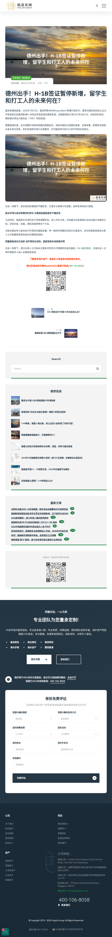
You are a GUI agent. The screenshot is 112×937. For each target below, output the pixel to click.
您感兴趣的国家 (20, 712)
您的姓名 (17, 743)
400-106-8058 (76, 266)
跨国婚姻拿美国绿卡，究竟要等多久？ (38, 435)
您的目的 (62, 727)
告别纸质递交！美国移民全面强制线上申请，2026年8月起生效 (39, 531)
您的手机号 (63, 743)
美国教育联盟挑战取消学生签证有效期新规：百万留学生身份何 (39, 513)
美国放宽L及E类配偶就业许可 (48, 333)
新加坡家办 (63, 824)
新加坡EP (62, 843)
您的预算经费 (19, 727)
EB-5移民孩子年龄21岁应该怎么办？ (64, 312)
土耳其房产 (10, 870)
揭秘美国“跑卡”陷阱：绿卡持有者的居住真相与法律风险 (36, 540)
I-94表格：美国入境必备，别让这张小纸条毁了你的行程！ (47, 423)
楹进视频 (9, 838)
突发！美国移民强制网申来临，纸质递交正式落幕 (33, 535)
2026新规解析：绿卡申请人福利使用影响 (29, 518)
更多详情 (35, 659)
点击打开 (71, 677)
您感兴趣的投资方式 (67, 712)
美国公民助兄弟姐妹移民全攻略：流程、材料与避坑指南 (46, 446)
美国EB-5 (62, 828)
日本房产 (9, 875)
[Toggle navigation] (104, 6)
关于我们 (9, 824)
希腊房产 (9, 880)
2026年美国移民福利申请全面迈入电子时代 (30, 526)
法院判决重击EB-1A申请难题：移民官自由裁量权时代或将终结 (39, 509)
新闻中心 (9, 843)
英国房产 (9, 865)
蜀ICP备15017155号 (38, 929)
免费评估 (21, 778)
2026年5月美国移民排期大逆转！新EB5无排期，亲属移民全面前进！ (52, 458)
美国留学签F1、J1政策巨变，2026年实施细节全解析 (45, 469)
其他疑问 (17, 758)
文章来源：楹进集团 (21, 78)
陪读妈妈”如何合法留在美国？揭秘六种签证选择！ (44, 412)
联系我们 (65, 659)
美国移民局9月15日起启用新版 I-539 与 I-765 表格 (34, 522)
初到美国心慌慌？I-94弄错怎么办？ (37, 480)
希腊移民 (62, 833)
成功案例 (9, 833)
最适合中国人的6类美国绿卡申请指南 (38, 400)
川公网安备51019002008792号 (68, 929)
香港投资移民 (64, 838)
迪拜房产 (9, 861)
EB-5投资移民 (84, 248)
